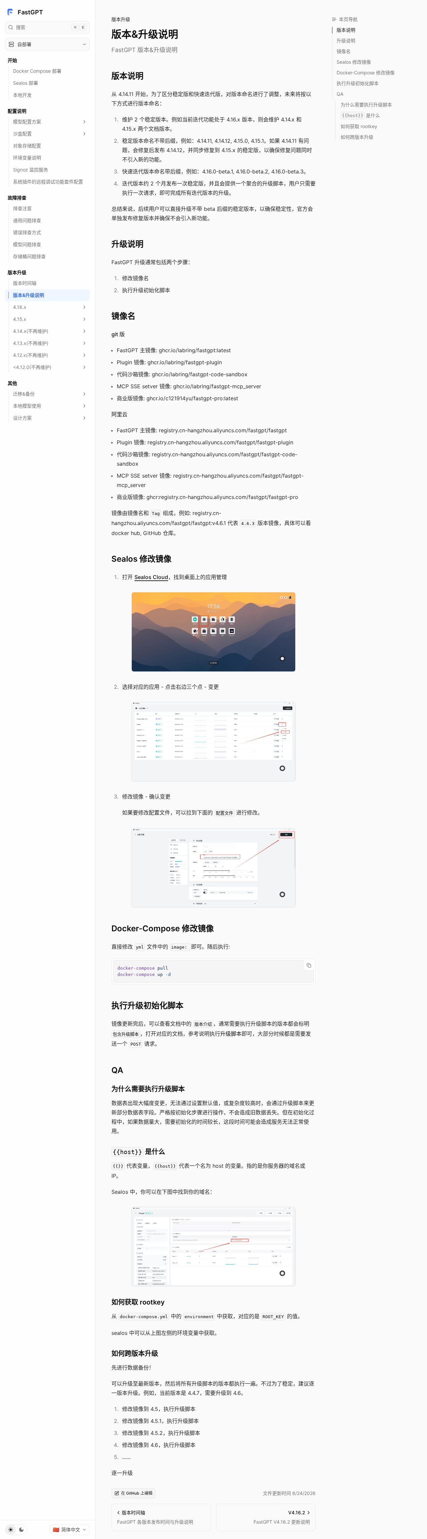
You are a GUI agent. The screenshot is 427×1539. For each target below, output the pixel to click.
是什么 (139, 1152)
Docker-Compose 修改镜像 (162, 928)
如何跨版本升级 (134, 1354)
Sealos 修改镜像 (141, 559)
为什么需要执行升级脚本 (148, 1089)
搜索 (50, 27)
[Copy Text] (309, 965)
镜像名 (123, 316)
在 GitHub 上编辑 (136, 1493)
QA (117, 1070)
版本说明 (127, 76)
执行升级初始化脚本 (147, 1005)
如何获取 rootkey (138, 1302)
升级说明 (127, 244)
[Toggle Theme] (16, 1529)
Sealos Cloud (151, 577)
